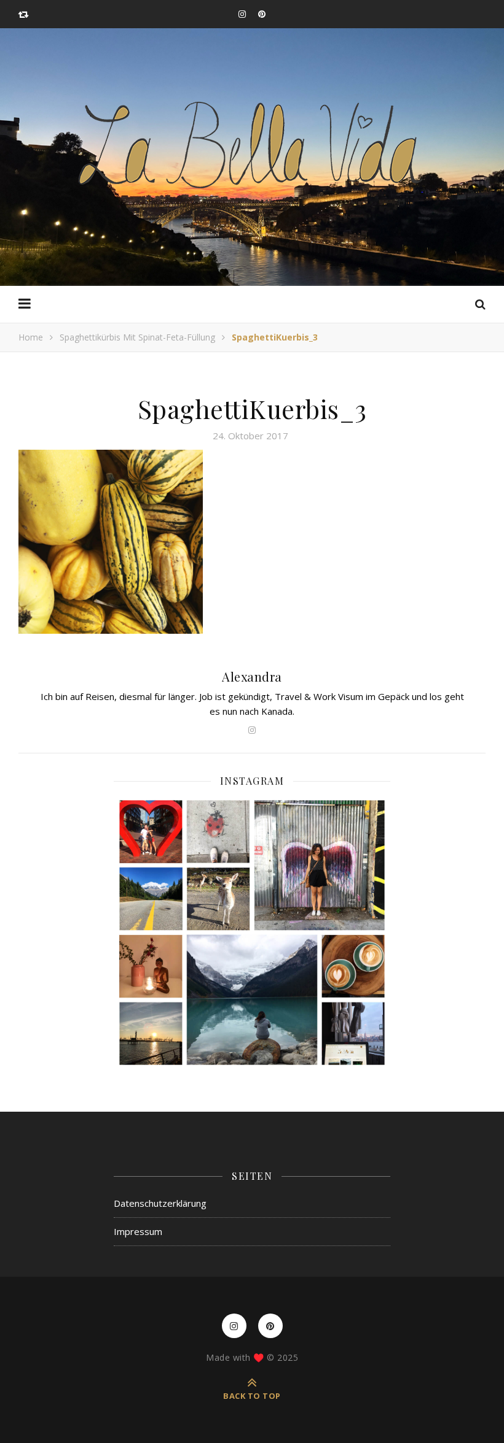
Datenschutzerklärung (160, 1203)
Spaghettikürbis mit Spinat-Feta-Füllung (137, 337)
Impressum (138, 1231)
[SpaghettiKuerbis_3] (252, 542)
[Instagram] (252, 933)
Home (30, 337)
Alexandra (252, 676)
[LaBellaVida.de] (252, 143)
